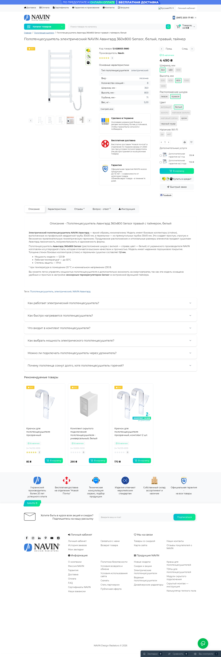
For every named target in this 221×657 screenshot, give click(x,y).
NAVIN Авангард (82, 291)
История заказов (77, 545)
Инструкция (128, 209)
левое (164, 96)
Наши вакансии (77, 591)
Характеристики (57, 209)
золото (164, 112)
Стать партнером (110, 584)
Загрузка (124, 7)
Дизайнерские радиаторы (148, 584)
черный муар (168, 123)
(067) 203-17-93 (184, 17)
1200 (163, 86)
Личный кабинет (186, 8)
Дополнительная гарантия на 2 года (177, 162)
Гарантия (73, 570)
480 (171, 70)
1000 (186, 80)
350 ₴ (191, 155)
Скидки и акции (143, 566)
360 (163, 70)
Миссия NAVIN (76, 566)
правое (175, 96)
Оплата (45, 7)
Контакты (109, 7)
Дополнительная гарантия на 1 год (177, 155)
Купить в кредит (182, 179)
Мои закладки (76, 549)
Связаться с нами (110, 541)
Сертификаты (62, 7)
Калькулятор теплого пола (181, 590)
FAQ (70, 583)
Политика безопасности (114, 562)
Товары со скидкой (144, 541)
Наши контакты (175, 541)
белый (178, 107)
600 (171, 80)
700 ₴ (191, 162)
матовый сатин (169, 118)
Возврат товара (109, 545)
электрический (63, 291)
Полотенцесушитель (41, 291)
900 (178, 70)
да (162, 134)
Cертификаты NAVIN (79, 587)
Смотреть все (107, 109)
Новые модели (142, 562)
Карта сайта (140, 545)
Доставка (31, 7)
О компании (75, 562)
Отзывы (79, 209)
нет (169, 134)
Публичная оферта (111, 589)
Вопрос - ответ (102, 209)
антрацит (166, 107)
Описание (34, 209)
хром (184, 118)
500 (163, 80)
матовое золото (181, 112)
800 (178, 80)
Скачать (105, 580)
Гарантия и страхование (86, 7)
